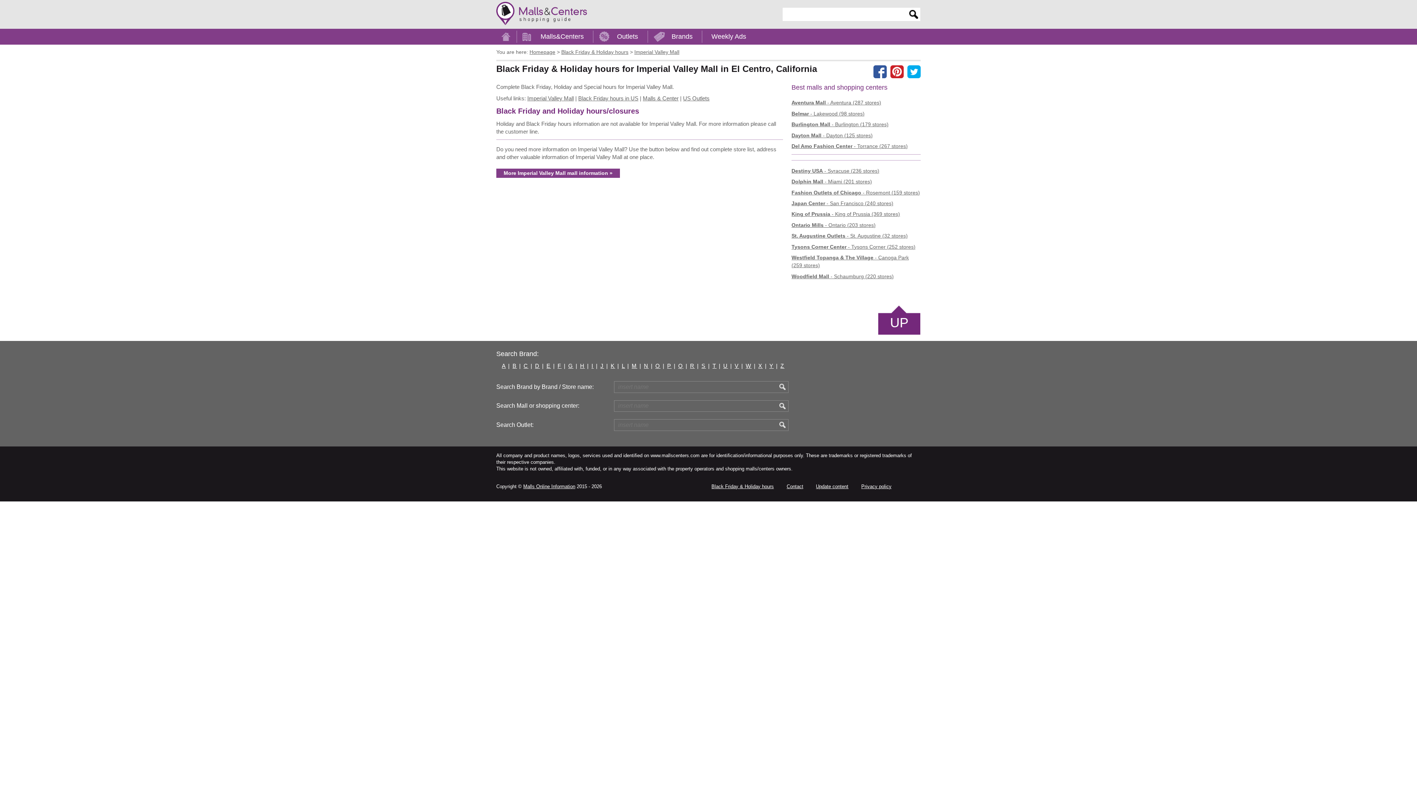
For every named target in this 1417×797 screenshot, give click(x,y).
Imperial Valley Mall (550, 98)
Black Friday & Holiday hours (742, 486)
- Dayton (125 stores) (832, 135)
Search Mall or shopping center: (537, 406)
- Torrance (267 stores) (850, 146)
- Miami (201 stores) (832, 181)
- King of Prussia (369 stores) (846, 214)
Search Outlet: (515, 425)
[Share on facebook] (880, 71)
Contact (795, 486)
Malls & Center (661, 98)
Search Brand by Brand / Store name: (545, 387)
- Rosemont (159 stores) (856, 193)
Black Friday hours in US (608, 98)
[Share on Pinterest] (897, 71)
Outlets (627, 36)
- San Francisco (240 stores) (842, 203)
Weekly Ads (728, 36)
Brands (682, 36)
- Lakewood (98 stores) (828, 114)
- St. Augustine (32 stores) (850, 236)
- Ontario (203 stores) (834, 225)
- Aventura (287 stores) (836, 103)
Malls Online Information (549, 486)
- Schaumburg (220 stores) (843, 276)
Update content (832, 486)
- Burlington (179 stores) (840, 124)
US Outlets (696, 98)
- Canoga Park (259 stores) (850, 261)
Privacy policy (876, 486)
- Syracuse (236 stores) (835, 171)
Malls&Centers (562, 36)
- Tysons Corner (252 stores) (854, 247)
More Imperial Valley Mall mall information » (558, 173)
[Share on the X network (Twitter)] (914, 71)
